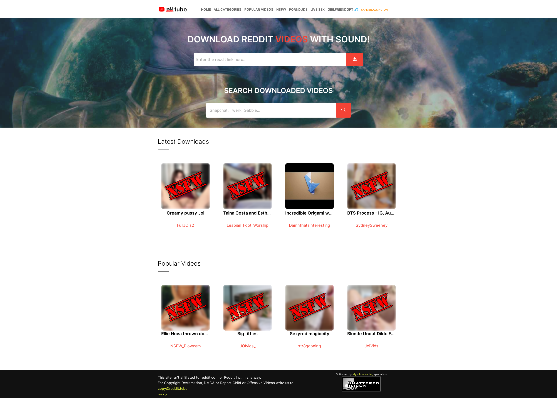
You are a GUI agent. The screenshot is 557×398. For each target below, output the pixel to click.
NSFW (281, 10)
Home (206, 10)
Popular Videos (258, 10)
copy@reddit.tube (172, 388)
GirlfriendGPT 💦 (343, 10)
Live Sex (317, 10)
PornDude (298, 10)
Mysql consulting (362, 374)
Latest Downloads (183, 141)
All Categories (227, 10)
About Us (162, 394)
